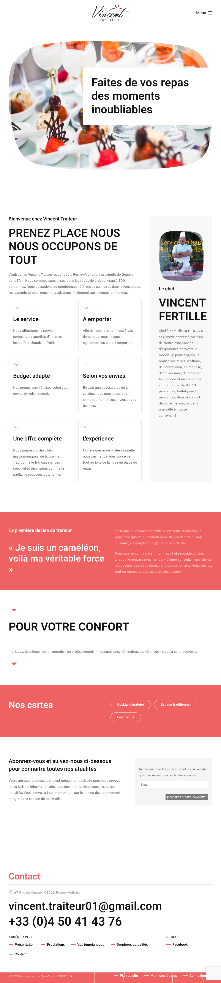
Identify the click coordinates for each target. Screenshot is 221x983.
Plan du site (129, 975)
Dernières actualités (132, 944)
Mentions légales (163, 975)
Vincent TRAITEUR (59, 976)
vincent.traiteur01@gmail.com (85, 906)
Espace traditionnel (176, 704)
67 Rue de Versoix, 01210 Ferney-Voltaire (47, 892)
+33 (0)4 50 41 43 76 (65, 922)
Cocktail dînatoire (130, 704)
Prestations (56, 944)
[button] (204, 13)
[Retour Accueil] (110, 13)
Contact (21, 954)
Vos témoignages (90, 944)
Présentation (25, 944)
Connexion (197, 975)
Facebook (180, 944)
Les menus (125, 717)
